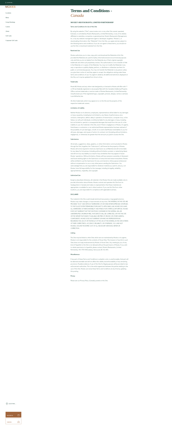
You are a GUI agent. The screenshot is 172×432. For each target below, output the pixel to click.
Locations (8, 13)
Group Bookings (10, 22)
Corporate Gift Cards (11, 40)
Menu (7, 17)
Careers (8, 26)
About (7, 31)
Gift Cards (8, 36)
